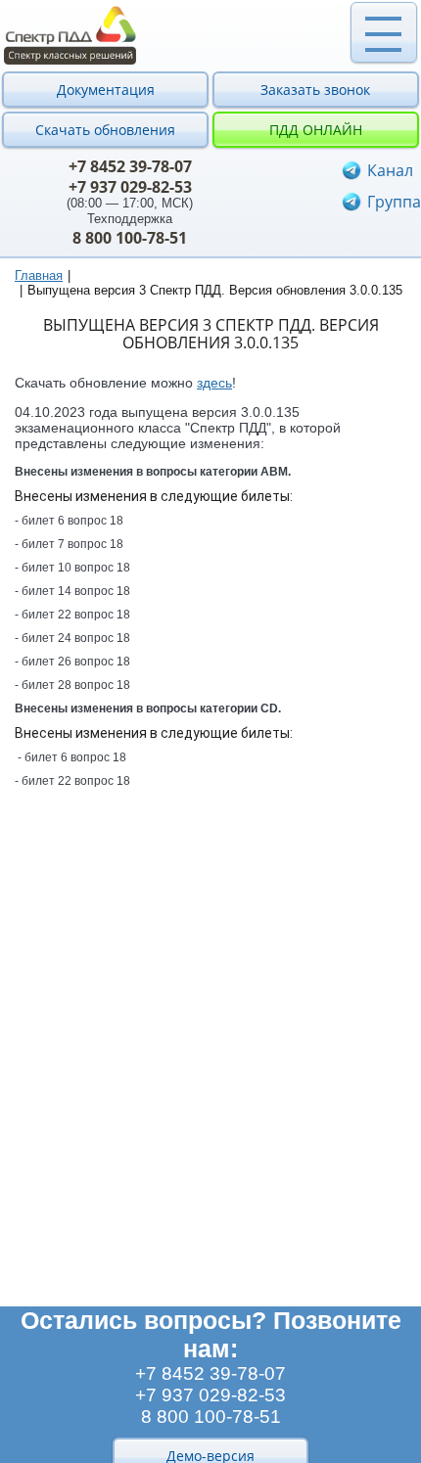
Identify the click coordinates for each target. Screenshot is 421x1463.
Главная (39, 275)
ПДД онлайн (315, 129)
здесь (214, 382)
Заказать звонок (315, 89)
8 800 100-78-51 (129, 238)
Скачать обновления (105, 129)
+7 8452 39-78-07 (130, 166)
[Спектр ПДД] (210, 35)
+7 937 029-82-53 (130, 187)
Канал (390, 170)
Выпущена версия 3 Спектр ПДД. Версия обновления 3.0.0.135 (214, 290)
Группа (394, 201)
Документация (106, 89)
